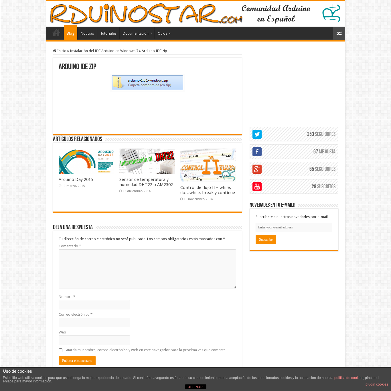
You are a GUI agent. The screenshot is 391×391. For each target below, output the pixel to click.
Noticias (87, 33)
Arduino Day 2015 (76, 179)
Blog (70, 33)
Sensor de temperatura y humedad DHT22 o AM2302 (146, 182)
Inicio (61, 51)
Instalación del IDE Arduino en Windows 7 (104, 51)
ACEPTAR (195, 387)
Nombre (67, 297)
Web (62, 332)
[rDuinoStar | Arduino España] (195, 14)
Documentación (136, 33)
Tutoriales (108, 33)
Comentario (70, 246)
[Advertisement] (147, 112)
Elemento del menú (56, 33)
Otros (162, 33)
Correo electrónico (75, 314)
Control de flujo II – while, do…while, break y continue (207, 190)
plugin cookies (377, 384)
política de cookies (348, 378)
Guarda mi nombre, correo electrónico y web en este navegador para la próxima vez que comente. (145, 350)
